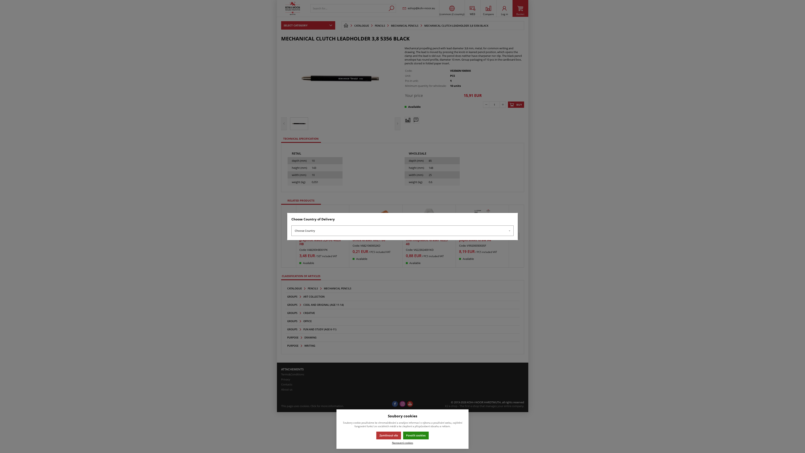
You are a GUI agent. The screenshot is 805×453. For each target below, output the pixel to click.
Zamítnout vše (388, 435)
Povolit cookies (416, 435)
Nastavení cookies (402, 442)
